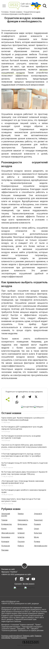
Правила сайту (28, 636)
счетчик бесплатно (24, 645)
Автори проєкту (28, 584)
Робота (21, 546)
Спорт (36, 529)
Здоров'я (38, 514)
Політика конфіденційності (11, 636)
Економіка (5, 537)
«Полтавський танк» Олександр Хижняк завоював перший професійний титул (22, 482)
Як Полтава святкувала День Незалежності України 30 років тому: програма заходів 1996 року (24, 473)
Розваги (37, 524)
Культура (38, 533)
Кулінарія (5, 541)
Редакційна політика (19, 638)
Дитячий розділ (40, 546)
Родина (37, 541)
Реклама (4, 550)
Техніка (21, 514)
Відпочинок (22, 524)
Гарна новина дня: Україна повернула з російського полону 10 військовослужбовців (22, 419)
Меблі (20, 529)
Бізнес (4, 529)
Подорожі (5, 546)
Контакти (18, 584)
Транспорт (38, 520)
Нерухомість (23, 520)
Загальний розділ (5, 515)
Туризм (4, 520)
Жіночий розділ (7, 533)
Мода (36, 537)
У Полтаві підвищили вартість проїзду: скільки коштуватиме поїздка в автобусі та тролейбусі (21, 455)
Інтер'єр (21, 537)
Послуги (21, 541)
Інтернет (21, 533)
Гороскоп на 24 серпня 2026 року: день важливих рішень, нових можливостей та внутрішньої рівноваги (24, 446)
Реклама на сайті (8, 569)
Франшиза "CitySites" (9, 572)
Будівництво (6, 524)
